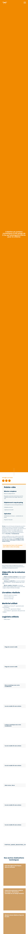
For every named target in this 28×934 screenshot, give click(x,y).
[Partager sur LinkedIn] (9, 481)
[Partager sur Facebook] (3, 481)
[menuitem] (24, 2)
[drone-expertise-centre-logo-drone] (11, 2)
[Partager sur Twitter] (6, 481)
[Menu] (24, 2)
